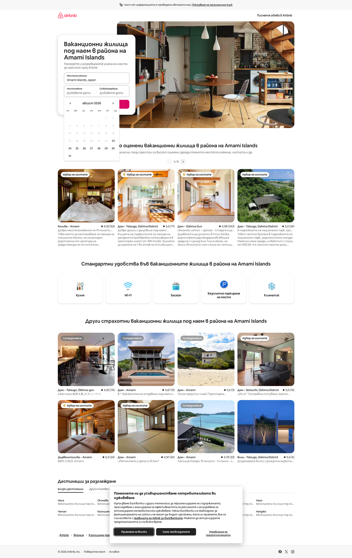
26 (84, 148)
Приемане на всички (134, 531)
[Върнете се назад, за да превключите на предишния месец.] (70, 103)
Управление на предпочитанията (218, 533)
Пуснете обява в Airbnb (274, 15)
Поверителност (95, 551)
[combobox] (96, 80)
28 (98, 148)
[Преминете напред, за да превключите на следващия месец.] (113, 103)
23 (113, 140)
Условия (114, 551)
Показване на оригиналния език (212, 4)
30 (113, 148)
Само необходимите (176, 531)
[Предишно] (169, 162)
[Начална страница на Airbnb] (67, 15)
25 (77, 148)
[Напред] (183, 162)
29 (106, 148)
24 (69, 148)
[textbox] (80, 93)
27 (91, 148)
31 (70, 156)
